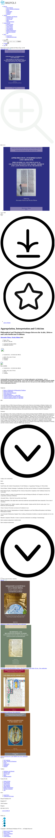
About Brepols (9, 29)
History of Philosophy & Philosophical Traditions (14, 390)
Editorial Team (9, 17)
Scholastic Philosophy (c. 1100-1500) (11, 395)
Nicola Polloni (16, 337)
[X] (4, 821)
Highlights (8, 12)
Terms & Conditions (8, 833)
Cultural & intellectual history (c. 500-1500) (13, 398)
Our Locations (9, 28)
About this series (4, 49)
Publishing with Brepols (11, 16)
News (4, 34)
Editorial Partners (10, 21)
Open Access (9, 19)
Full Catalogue (9, 7)
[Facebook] (4, 819)
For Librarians (9, 25)
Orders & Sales (9, 24)
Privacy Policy (6, 832)
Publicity (8, 14)
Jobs (7, 33)
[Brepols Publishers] (8, 4)
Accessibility (6, 835)
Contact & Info (6, 23)
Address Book (9, 26)
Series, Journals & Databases (12, 9)
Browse (5, 6)
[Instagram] (4, 824)
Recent (7, 10)
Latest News (9, 35)
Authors (5, 15)
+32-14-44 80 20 (6, 810)
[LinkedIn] (4, 826)
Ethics (7, 20)
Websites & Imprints (10, 32)
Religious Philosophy (8, 391)
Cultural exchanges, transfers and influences (13, 396)
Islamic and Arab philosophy (9, 392)
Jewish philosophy (7, 394)
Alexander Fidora (6, 337)
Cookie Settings (7, 836)
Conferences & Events (11, 37)
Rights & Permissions (11, 30)
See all (2, 580)
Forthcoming (9, 11)
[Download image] (27, 269)
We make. (8, 831)
